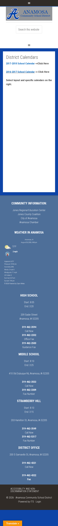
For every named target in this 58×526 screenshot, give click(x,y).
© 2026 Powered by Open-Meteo (14, 284)
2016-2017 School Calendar (20, 71)
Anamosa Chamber (29, 222)
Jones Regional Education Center (29, 210)
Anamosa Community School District (34, 497)
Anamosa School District (29, 14)
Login (38, 501)
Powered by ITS (26, 501)
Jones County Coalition (29, 214)
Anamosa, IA (29, 240)
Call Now (29, 331)
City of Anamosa (29, 218)
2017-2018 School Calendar (20, 63)
